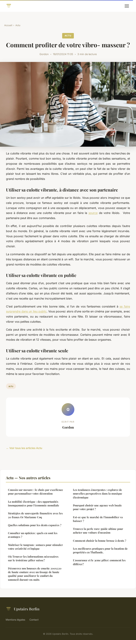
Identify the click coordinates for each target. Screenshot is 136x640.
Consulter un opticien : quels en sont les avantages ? (32, 535)
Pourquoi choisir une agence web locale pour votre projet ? (97, 507)
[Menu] (126, 6)
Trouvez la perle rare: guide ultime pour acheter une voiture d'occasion (98, 530)
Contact (34, 619)
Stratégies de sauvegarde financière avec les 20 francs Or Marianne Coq (35, 515)
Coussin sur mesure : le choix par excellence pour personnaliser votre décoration (35, 491)
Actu (17, 25)
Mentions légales (15, 619)
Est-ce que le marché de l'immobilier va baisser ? (98, 519)
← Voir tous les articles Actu (24, 448)
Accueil (8, 25)
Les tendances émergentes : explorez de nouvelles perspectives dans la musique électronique (97, 493)
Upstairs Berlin (26, 608)
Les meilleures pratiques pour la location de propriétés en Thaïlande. (100, 550)
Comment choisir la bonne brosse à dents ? (99, 540)
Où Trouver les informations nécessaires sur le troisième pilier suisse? (33, 558)
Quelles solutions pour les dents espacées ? (34, 525)
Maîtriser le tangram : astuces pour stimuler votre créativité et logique (35, 546)
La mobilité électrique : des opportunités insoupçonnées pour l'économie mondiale (33, 503)
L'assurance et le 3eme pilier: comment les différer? (99, 562)
